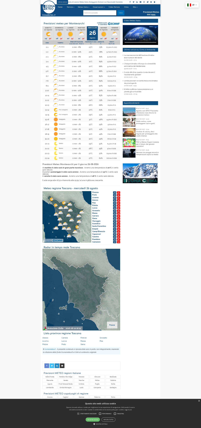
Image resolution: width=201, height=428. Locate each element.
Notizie (70, 7)
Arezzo (45, 338)
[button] (100, 424)
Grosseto (103, 338)
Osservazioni (98, 7)
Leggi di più (128, 410)
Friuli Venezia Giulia (65, 384)
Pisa (101, 341)
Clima (126, 7)
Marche (81, 380)
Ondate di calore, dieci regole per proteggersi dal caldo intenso (146, 134)
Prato (64, 344)
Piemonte (50, 380)
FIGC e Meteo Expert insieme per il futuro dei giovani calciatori (147, 144)
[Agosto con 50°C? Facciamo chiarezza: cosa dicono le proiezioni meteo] (129, 111)
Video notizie (114, 7)
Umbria (81, 384)
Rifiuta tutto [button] (108, 419)
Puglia (97, 384)
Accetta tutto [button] (93, 419)
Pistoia (45, 344)
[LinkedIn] (57, 365)
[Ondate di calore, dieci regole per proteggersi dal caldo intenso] (129, 132)
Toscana (81, 377)
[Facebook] (46, 365)
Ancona (49, 397)
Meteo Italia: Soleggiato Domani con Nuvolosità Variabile (83, 2)
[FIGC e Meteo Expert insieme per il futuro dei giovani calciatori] (129, 143)
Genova (81, 397)
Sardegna (113, 387)
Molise (97, 380)
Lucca (64, 341)
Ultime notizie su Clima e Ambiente (139, 50)
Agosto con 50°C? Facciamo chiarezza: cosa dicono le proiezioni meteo (147, 113)
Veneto (65, 380)
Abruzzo (97, 377)
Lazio (81, 387)
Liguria (49, 384)
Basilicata (113, 377)
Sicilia (113, 384)
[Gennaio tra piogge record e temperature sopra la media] (129, 153)
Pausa (112, 325)
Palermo (97, 397)
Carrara (65, 338)
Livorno (45, 341)
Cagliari (65, 397)
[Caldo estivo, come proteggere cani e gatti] (129, 122)
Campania (97, 387)
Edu (134, 7)
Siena (83, 344)
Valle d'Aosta (49, 377)
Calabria (113, 380)
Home (60, 7)
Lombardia (50, 387)
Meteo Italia (83, 7)
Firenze (84, 338)
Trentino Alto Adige (65, 377)
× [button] (199, 401)
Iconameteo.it (50, 349)
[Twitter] (52, 365)
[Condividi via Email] (62, 365)
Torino (113, 397)
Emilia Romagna (65, 387)
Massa (83, 341)
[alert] (100, 413)
